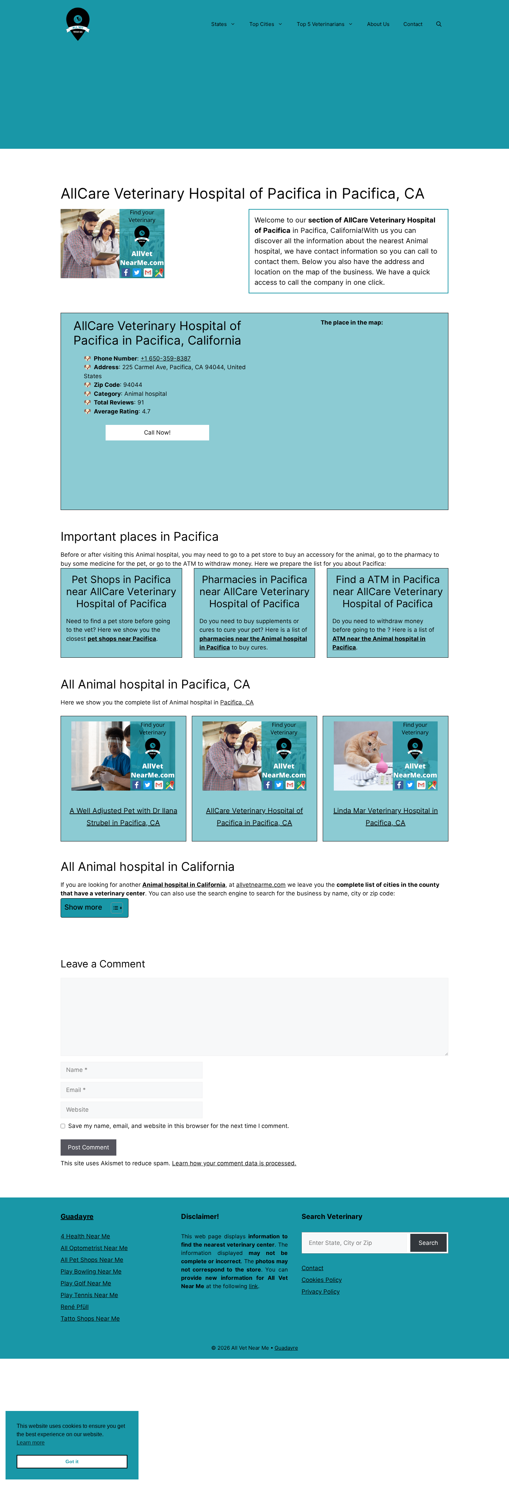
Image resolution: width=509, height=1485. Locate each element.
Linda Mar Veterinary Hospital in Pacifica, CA (385, 817)
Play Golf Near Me (86, 1283)
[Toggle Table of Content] (113, 908)
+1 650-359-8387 (166, 358)
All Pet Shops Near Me (92, 1259)
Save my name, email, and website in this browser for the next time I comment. (178, 1125)
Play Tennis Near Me (89, 1295)
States (219, 24)
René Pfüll (75, 1306)
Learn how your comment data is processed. (234, 1163)
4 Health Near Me (85, 1236)
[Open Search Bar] (438, 24)
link (253, 1286)
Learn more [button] (31, 1443)
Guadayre (77, 1216)
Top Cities (261, 24)
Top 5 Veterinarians (321, 24)
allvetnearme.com (261, 884)
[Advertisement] (254, 100)
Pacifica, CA (237, 702)
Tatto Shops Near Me (90, 1318)
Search (428, 1242)
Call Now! (157, 432)
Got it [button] (72, 1461)
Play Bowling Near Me (91, 1271)
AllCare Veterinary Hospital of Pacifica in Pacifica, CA (254, 817)
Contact (412, 24)
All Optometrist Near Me (94, 1248)
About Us (378, 24)
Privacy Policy (321, 1291)
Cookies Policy (322, 1279)
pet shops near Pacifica (122, 638)
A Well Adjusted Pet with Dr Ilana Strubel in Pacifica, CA (123, 817)
